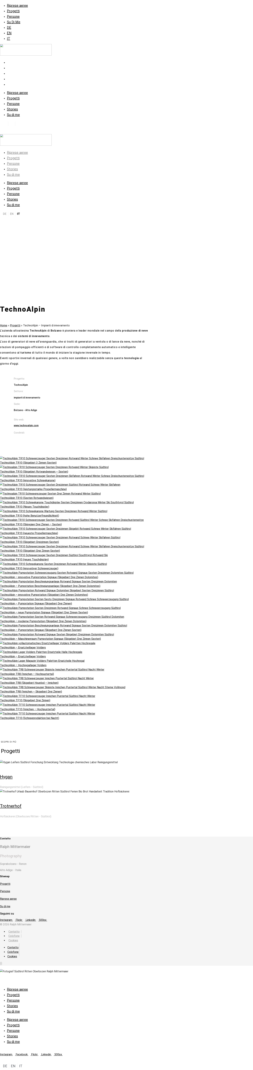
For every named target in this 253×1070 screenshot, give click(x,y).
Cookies (13, 940)
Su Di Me (13, 22)
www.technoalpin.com (26, 425)
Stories (12, 79)
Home (3, 325)
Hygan (6, 776)
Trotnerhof (11, 806)
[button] (39, 438)
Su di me (13, 84)
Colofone (14, 936)
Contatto (14, 931)
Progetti (13, 11)
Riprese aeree (17, 5)
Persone (13, 16)
